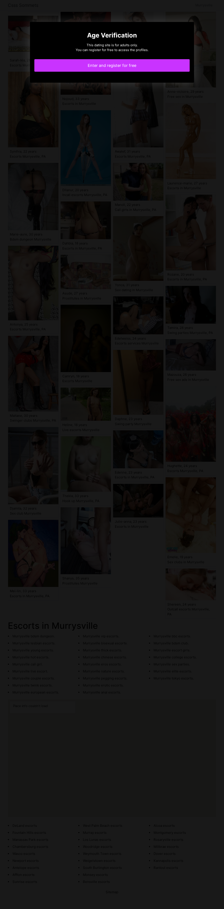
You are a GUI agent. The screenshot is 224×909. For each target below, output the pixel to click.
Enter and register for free (112, 65)
